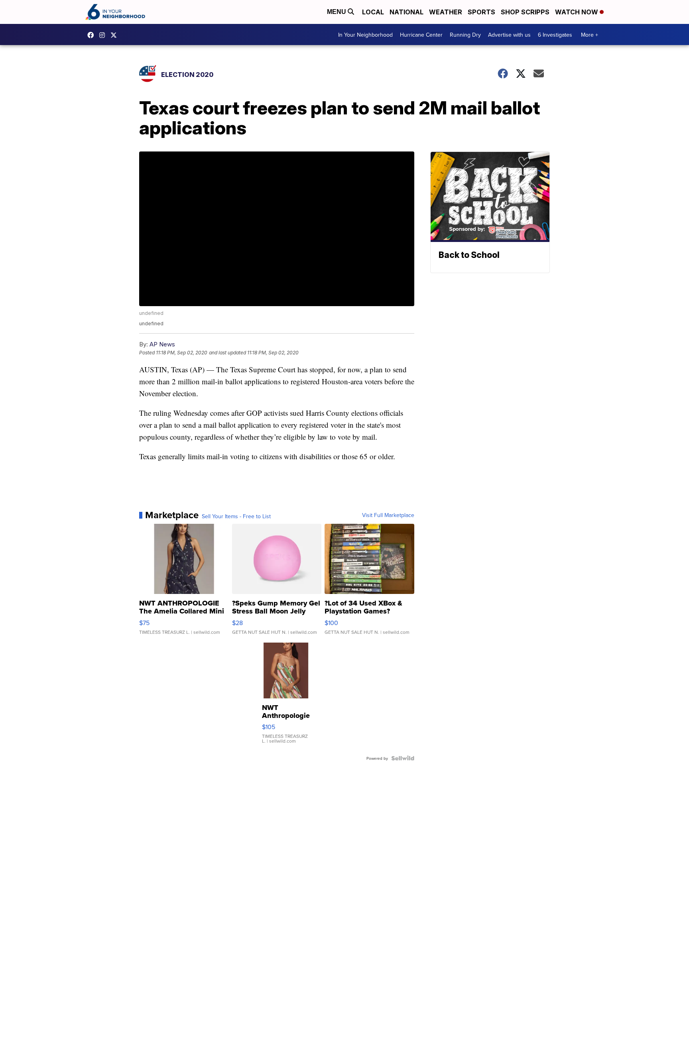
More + (589, 35)
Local (373, 12)
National (406, 12)
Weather (445, 12)
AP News (162, 344)
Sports (481, 12)
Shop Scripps (525, 12)
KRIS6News (92, 35)
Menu (337, 11)
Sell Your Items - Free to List (236, 516)
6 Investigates (555, 35)
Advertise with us (509, 35)
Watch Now (577, 12)
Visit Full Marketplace (388, 515)
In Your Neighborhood (365, 35)
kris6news (104, 35)
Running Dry (465, 35)
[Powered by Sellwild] (402, 758)
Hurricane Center (421, 35)
